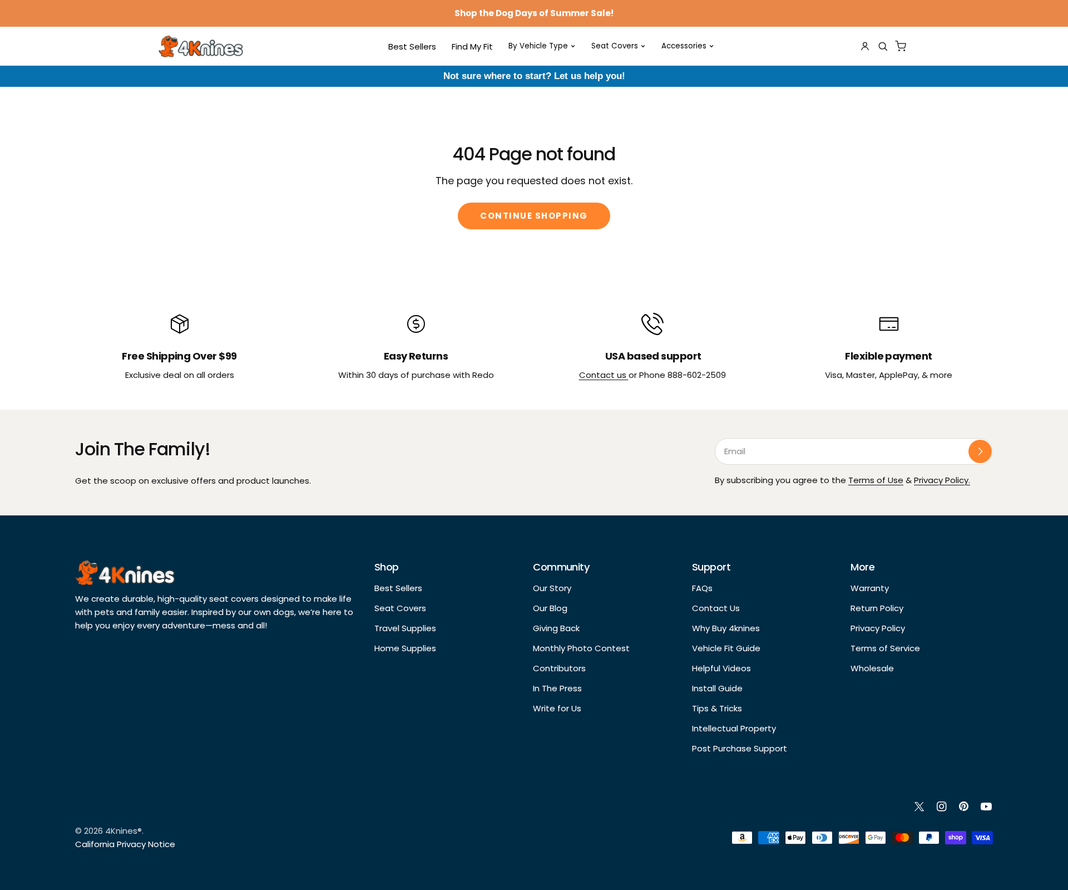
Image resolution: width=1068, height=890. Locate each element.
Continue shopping (534, 216)
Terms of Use (875, 480)
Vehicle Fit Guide (726, 648)
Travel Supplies (405, 628)
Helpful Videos (721, 668)
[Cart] (900, 46)
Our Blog (550, 608)
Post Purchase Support (739, 748)
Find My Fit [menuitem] (472, 46)
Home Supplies (405, 648)
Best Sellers (398, 588)
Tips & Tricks (717, 708)
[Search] (882, 46)
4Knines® (123, 831)
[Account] (865, 46)
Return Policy (877, 608)
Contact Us (716, 608)
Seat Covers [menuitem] (614, 46)
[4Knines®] (201, 46)
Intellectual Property (734, 728)
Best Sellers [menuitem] (412, 46)
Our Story (552, 588)
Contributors (559, 668)
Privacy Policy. (942, 480)
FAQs (702, 588)
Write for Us (557, 708)
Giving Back (556, 628)
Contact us (604, 375)
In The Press (557, 688)
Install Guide (717, 688)
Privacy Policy (878, 628)
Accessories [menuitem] (683, 46)
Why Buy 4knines (726, 628)
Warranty (870, 588)
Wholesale (872, 668)
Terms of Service (885, 648)
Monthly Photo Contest (581, 648)
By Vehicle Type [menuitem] (538, 46)
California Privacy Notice (125, 844)
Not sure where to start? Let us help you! (534, 76)
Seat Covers (400, 608)
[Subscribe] (980, 451)
